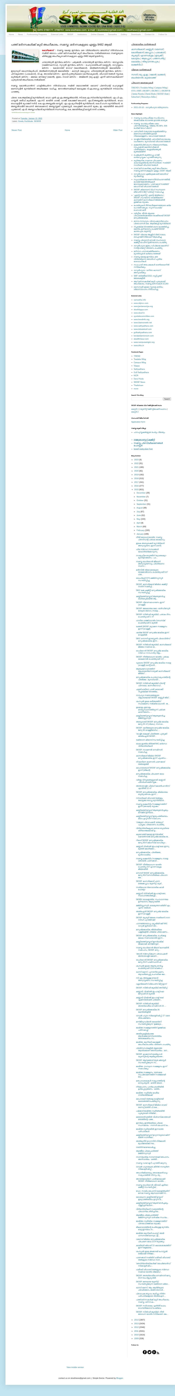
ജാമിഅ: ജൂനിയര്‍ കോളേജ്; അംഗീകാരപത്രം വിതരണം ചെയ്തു (153, 1043)
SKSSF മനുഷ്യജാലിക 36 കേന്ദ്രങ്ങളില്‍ (148, 1010)
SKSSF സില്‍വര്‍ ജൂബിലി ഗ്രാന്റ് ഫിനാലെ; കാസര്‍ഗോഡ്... (150, 684)
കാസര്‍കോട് (137, 49)
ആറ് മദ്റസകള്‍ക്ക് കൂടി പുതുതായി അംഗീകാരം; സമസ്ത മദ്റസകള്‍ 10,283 (151, 282)
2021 (136, 467)
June (139, 515)
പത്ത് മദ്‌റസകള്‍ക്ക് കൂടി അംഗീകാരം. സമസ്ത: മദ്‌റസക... (153, 1301)
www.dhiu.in (139, 345)
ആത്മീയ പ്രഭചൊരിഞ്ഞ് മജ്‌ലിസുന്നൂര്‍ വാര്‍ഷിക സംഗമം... (152, 1216)
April (139, 523)
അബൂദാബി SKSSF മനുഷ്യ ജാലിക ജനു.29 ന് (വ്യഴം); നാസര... (152, 723)
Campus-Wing (160, 87)
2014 (136, 1320)
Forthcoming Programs (37, 34)
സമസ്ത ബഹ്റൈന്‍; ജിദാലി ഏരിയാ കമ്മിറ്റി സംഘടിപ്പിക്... (152, 1186)
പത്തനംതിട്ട (158, 58)
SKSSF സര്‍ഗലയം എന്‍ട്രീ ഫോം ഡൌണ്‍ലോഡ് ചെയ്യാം (151, 1307)
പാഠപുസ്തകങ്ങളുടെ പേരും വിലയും (149, 432)
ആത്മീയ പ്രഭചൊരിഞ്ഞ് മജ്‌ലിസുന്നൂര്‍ (147, 1152)
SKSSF (70, 34)
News (20, 34)
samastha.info (140, 300)
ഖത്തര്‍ (161, 74)
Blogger (119, 1378)
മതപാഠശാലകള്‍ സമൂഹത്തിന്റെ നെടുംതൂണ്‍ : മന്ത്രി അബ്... (150, 1082)
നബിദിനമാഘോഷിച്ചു (145, 1147)
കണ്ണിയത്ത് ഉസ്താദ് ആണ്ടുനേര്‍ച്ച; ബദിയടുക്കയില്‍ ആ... (150, 597)
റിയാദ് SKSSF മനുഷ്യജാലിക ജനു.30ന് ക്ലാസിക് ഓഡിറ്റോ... (151, 841)
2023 (136, 460)
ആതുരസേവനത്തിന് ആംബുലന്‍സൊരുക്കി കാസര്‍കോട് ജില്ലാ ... (153, 671)
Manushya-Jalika (148, 97)
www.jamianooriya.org (143, 306)
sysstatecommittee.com (144, 316)
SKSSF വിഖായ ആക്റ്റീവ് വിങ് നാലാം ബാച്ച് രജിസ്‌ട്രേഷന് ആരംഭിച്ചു (150, 235)
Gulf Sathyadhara (141, 372)
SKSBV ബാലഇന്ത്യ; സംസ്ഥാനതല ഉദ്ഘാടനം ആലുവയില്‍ (152, 900)
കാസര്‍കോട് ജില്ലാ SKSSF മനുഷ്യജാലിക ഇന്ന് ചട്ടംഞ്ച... (151, 757)
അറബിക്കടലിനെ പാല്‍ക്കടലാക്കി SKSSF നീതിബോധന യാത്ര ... (151, 1180)
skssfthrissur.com (141, 339)
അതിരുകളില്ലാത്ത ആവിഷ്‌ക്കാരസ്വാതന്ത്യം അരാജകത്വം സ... (149, 1036)
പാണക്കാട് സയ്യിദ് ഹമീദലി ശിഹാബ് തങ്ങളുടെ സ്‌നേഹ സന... (153, 1258)
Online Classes (97, 34)
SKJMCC (155, 91)
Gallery (124, 34)
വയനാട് (159, 49)
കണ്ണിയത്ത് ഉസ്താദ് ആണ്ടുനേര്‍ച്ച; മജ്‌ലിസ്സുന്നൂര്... (150, 717)
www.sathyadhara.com (143, 326)
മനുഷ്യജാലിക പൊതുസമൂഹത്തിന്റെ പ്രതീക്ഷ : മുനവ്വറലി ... (153, 678)
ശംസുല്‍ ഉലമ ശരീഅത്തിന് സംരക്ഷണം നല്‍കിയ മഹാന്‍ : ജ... (152, 702)
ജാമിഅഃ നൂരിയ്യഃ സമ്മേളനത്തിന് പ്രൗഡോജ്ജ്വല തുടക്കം (151, 1222)
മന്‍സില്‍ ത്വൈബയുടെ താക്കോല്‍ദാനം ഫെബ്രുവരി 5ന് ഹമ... (151, 572)
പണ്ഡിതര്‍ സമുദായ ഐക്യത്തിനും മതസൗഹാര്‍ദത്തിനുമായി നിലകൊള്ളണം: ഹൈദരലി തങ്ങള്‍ (150, 133)
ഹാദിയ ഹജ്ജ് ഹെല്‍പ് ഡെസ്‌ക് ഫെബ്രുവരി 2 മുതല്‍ (150, 621)
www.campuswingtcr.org (144, 342)
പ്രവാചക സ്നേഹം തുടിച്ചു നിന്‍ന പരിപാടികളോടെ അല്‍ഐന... (151, 1295)
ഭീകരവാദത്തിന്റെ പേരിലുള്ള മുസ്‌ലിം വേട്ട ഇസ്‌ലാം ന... (152, 1228)
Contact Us (149, 34)
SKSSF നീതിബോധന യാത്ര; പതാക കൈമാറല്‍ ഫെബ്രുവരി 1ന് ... (152, 658)
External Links (57, 34)
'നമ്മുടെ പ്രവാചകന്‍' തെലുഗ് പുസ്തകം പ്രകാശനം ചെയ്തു (150, 823)
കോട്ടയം (135, 58)
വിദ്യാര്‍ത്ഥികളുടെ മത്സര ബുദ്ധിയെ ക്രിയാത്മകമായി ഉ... (152, 829)
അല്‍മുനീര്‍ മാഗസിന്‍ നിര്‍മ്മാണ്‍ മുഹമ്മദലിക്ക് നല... (150, 1142)
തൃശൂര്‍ (135, 55)
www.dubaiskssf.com (143, 329)
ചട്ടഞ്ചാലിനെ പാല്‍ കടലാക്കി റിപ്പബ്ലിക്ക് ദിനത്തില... (149, 690)
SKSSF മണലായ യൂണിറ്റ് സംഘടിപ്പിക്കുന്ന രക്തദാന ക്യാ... (152, 1282)
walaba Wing (140, 359)
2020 (136, 471)
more (136, 389)
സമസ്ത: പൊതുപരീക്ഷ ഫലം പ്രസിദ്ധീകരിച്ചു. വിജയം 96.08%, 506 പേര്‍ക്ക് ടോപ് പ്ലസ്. (150, 125)
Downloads (136, 34)
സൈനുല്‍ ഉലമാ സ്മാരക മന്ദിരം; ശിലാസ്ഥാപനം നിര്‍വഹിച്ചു (148, 288)
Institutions (82, 34)
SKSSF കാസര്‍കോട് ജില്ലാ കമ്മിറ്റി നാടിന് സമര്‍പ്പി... (151, 585)
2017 (136, 482)
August (140, 508)
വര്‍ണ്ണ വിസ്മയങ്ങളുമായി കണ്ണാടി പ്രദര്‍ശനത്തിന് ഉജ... (150, 781)
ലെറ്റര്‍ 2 (134, 412)
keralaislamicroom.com (144, 336)
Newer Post (17, 130)
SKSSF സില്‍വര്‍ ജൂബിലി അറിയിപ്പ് (151, 988)
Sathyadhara (139, 369)
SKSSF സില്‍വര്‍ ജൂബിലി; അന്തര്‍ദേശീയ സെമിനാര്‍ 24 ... (151, 1004)
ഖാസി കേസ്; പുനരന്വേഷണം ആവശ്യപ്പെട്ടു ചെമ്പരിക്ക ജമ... (151, 973)
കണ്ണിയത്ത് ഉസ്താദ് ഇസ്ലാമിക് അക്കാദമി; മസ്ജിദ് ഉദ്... (149, 942)
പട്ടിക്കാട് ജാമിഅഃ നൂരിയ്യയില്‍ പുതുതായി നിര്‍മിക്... (150, 1112)
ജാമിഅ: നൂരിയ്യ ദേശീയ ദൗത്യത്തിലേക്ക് (147, 1094)
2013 (136, 1323)
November (141, 497)
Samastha (112, 34)
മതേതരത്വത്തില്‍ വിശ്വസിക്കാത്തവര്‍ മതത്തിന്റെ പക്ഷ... (153, 1118)
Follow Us (162, 34)
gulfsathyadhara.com (143, 332)
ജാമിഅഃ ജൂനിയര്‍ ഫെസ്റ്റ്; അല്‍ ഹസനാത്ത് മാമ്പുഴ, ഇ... (150, 1234)
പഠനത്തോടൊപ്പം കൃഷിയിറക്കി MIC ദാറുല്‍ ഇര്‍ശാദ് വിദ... (151, 924)
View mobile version (75, 1367)
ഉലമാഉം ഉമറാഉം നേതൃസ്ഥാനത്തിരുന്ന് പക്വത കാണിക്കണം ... (150, 709)
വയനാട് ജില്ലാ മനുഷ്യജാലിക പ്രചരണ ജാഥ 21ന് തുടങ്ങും (150, 1240)
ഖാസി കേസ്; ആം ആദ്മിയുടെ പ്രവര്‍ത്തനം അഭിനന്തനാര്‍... (150, 1288)
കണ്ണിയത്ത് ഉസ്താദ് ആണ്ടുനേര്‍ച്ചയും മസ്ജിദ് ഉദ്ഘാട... (152, 811)
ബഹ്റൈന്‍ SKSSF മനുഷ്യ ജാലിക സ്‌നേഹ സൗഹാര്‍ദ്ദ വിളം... (152, 652)
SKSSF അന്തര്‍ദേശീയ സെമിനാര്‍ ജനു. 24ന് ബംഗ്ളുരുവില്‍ (153, 1276)
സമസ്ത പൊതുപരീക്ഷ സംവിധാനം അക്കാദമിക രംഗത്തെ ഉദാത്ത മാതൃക (150, 119)
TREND (135, 87)
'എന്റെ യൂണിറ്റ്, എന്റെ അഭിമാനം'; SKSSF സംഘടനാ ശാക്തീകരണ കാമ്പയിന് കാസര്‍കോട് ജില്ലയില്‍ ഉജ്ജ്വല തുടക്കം (149, 198)
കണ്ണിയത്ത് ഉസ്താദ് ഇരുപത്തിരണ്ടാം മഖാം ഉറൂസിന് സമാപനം (152, 817)
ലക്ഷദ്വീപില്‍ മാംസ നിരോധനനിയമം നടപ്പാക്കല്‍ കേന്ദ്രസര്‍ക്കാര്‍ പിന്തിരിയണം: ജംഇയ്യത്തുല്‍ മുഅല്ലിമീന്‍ (150, 148)
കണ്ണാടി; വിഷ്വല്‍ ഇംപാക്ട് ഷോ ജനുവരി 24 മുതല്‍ (150, 992)
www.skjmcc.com (141, 303)
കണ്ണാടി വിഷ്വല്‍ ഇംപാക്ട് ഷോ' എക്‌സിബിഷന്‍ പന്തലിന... (150, 998)
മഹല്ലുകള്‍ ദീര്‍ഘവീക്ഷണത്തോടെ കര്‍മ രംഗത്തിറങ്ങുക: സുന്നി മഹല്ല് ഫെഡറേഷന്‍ (152, 207)
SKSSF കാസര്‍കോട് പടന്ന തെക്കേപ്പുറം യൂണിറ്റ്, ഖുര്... (149, 882)
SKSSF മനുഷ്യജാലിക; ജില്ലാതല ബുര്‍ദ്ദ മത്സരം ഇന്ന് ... (152, 793)
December (141, 493)
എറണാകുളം (147, 55)
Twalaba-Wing (146, 87)
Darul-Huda (150, 94)
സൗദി (134, 74)
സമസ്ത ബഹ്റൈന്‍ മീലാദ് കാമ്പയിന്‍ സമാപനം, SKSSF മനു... (152, 949)
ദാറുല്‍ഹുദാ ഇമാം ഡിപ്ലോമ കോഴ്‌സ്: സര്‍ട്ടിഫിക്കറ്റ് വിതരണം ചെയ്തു (151, 247)
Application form (138, 422)
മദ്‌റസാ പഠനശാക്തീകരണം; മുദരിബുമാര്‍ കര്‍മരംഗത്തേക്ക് (147, 252)
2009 (136, 1338)
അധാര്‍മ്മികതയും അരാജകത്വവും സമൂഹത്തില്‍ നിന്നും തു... (152, 1174)
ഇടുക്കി (158, 55)
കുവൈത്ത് (150, 77)
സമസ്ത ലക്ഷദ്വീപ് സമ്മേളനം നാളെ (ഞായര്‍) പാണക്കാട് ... (152, 859)
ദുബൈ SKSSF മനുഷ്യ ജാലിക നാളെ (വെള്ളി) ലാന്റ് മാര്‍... (153, 664)
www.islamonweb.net (143, 322)
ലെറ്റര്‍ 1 (134, 409)
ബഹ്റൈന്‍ (137, 77)
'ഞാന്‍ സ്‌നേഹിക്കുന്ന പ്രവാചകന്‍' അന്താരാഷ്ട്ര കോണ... (152, 955)
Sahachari (135, 97)
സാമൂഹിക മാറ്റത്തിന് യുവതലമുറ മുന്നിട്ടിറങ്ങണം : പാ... (151, 556)
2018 (136, 478)
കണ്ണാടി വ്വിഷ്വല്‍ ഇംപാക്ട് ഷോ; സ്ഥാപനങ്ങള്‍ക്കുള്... (151, 894)
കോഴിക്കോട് (137, 52)
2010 (136, 1335)
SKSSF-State (163, 94)
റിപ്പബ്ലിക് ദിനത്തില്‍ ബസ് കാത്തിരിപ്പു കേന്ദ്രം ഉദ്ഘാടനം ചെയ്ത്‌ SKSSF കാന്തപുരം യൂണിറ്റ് (151, 229)
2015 (136, 489)
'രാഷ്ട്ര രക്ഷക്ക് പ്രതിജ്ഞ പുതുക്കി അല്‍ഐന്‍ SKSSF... (151, 735)
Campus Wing (140, 362)
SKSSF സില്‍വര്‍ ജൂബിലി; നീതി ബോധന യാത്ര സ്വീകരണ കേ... (152, 1313)
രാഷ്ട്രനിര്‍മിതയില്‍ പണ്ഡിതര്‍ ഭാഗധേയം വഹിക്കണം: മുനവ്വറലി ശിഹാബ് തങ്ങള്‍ (152, 140)
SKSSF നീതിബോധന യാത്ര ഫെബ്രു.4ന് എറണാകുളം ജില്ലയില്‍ (149, 866)
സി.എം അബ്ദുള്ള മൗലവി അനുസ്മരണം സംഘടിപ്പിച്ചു (149, 979)
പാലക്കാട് (160, 52)
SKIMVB (37, 121)
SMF (139, 91)
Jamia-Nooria (138, 94)
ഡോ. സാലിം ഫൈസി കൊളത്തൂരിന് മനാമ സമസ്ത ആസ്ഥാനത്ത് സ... (152, 1192)
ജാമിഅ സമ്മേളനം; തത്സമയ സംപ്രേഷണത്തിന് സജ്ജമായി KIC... (151, 1074)
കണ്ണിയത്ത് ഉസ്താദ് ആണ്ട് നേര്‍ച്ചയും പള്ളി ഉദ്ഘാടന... (152, 1204)
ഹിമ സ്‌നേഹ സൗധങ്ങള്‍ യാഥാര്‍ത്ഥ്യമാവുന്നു (147, 550)
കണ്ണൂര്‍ (149, 49)
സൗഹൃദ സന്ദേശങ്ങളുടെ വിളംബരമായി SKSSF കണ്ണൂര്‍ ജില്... (153, 696)
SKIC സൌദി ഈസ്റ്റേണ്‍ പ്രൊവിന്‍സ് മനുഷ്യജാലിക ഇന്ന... (153, 639)
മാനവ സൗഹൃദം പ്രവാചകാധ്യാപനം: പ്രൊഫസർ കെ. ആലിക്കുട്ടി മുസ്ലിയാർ (152, 222)
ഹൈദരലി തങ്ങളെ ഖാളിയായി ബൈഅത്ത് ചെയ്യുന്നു (150, 1100)
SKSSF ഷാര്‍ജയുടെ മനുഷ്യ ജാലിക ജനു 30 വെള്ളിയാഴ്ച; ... (152, 729)
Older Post (117, 130)
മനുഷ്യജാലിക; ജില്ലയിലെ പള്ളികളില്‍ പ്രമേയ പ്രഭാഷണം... (152, 930)
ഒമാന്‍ (153, 74)
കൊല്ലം (136, 61)
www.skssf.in (139, 313)
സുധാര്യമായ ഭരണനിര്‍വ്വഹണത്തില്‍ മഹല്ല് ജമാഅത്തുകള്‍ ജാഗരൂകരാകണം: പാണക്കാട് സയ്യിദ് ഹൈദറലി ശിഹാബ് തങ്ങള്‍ (152, 182)
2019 (136, 474)
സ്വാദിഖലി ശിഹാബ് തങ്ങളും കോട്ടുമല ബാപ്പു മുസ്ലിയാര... (150, 799)
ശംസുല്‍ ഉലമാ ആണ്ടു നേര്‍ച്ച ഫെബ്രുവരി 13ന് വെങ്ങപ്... (150, 967)
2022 (136, 463)
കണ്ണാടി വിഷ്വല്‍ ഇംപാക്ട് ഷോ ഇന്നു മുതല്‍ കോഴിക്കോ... (152, 847)
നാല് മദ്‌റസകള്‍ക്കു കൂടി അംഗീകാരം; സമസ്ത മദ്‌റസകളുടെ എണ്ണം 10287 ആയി (152, 169)
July (139, 511)
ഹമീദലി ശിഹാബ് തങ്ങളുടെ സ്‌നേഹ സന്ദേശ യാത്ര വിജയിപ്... (152, 1270)
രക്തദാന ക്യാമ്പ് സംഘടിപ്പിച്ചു (150, 740)
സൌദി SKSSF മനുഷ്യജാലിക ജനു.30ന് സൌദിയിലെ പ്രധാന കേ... (151, 875)
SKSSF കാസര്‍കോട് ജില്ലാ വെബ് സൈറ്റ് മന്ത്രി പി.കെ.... (151, 1106)
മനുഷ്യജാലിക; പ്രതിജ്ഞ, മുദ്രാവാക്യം (148, 853)
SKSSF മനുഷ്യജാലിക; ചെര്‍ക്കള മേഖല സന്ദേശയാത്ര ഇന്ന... (151, 936)
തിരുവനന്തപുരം (150, 61)
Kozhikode (28, 121)
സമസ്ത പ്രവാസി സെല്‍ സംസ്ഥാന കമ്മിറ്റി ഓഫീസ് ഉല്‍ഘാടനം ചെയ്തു (150, 241)
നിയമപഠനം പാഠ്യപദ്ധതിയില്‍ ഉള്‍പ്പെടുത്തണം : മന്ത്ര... (150, 1088)
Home (11, 34)
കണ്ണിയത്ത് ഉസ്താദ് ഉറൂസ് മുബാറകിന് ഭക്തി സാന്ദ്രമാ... (153, 1136)
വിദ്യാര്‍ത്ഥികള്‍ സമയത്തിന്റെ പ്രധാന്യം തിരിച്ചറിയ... (149, 1210)
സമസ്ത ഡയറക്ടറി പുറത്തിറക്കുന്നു (151, 1163)
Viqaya (137, 366)
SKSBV (146, 91)
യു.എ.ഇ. (143, 74)
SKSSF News (139, 382)
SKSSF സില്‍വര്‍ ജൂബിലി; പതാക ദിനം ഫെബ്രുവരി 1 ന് (153, 615)
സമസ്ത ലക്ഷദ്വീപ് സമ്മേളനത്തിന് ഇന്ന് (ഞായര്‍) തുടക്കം (151, 805)
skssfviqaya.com (141, 309)
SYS (133, 91)
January (140, 534)
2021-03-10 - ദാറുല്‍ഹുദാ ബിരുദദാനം (151, 107)
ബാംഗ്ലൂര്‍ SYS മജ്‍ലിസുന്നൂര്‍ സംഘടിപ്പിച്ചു (149, 579)
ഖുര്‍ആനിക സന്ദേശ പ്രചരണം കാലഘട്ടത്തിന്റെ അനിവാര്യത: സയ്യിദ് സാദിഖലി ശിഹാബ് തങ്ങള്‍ (152, 162)
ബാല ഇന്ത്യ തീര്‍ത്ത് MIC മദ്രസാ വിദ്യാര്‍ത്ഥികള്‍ (151, 745)
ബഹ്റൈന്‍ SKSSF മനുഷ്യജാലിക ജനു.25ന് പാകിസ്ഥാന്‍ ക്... (152, 961)
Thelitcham (138, 385)
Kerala (20, 121)
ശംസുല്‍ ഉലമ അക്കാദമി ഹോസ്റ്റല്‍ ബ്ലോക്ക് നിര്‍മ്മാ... (151, 1252)
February (141, 530)
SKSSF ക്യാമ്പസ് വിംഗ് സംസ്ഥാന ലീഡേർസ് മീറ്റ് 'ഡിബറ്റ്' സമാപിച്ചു (149, 190)
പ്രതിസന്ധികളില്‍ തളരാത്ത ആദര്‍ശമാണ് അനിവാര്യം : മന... (152, 1049)
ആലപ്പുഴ (146, 58)
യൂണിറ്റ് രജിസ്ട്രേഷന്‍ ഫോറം (153, 409)
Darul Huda (139, 379)
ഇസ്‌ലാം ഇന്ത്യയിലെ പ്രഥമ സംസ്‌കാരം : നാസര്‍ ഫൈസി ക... (152, 1124)
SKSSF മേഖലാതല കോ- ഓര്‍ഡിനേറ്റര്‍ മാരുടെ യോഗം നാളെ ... (153, 609)
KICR (136, 375)
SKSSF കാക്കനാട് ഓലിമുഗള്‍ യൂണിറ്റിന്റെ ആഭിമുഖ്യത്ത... (150, 1055)
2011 (136, 1331)
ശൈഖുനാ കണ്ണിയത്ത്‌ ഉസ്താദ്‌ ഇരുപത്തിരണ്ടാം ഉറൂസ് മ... (149, 1198)
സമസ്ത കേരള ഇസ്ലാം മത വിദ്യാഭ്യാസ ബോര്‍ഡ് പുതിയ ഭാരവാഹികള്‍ (148, 259)
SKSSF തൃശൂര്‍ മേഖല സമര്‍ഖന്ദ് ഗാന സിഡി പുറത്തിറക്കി (153, 918)
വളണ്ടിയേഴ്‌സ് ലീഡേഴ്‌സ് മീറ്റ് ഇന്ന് (151, 984)
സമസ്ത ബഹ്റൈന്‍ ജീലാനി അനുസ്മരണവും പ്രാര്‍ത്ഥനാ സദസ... (150, 563)
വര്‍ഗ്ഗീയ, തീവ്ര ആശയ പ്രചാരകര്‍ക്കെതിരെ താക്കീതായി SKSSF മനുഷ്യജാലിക (152, 215)
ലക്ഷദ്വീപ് (136, 64)
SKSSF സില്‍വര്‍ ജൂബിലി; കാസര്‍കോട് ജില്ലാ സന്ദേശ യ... (153, 645)
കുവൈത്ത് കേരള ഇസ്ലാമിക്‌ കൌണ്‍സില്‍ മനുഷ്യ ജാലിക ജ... (152, 835)
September (142, 504)
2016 (136, 486)
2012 (136, 1327)
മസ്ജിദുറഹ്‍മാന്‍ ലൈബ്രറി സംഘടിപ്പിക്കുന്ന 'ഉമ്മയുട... (149, 1023)
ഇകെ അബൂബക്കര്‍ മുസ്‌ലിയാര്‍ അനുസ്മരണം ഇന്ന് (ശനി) (150, 544)
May (139, 519)
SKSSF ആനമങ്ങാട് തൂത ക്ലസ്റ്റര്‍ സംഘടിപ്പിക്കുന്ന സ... (151, 1061)
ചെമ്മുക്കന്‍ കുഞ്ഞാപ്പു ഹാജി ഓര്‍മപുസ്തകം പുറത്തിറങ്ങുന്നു (147, 156)
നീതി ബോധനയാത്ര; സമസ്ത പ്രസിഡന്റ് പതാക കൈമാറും (150, 538)
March (140, 526)
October (140, 500)
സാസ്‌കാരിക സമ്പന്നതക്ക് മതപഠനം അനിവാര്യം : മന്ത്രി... (152, 1158)
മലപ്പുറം (149, 52)
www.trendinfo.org (141, 319)
